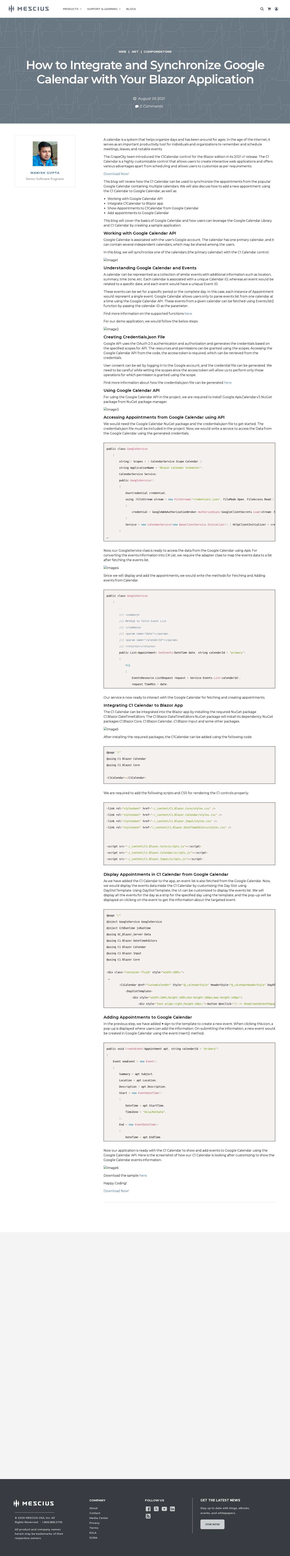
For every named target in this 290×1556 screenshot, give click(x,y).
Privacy (94, 1522)
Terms (93, 1527)
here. (188, 313)
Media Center (98, 1518)
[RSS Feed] (148, 1515)
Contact (94, 1513)
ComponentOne (158, 51)
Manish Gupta (45, 173)
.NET (134, 51)
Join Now (212, 1524)
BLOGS (131, 8)
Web (122, 51)
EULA (92, 1532)
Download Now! (116, 174)
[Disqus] (145, 1305)
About (93, 1508)
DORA (93, 1537)
